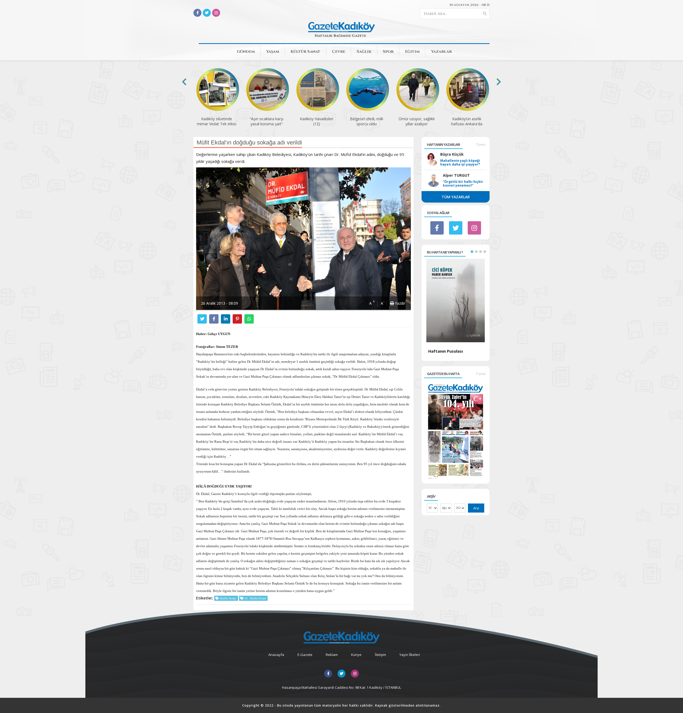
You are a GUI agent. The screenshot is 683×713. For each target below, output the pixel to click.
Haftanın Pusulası (445, 351)
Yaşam (272, 51)
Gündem (246, 51)
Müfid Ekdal (228, 598)
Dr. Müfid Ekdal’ (255, 598)
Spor (388, 51)
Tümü (481, 144)
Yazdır (399, 303)
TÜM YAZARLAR (456, 196)
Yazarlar (441, 51)
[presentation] (184, 82)
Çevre (338, 51)
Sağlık (364, 51)
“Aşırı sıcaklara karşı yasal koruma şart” (266, 121)
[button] (472, 251)
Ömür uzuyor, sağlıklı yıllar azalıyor (417, 121)
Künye (356, 654)
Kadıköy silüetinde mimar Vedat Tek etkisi (216, 121)
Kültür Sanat (305, 51)
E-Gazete (304, 654)
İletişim (380, 654)
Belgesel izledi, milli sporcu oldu (366, 121)
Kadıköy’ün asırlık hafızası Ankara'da (466, 121)
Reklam (332, 654)
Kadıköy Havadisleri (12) (316, 121)
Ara (476, 508)
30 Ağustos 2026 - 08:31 (469, 5)
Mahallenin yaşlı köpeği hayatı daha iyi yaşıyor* (460, 162)
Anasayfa (276, 654)
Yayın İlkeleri (409, 654)
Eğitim (412, 51)
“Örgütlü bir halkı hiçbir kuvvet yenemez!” (463, 183)
